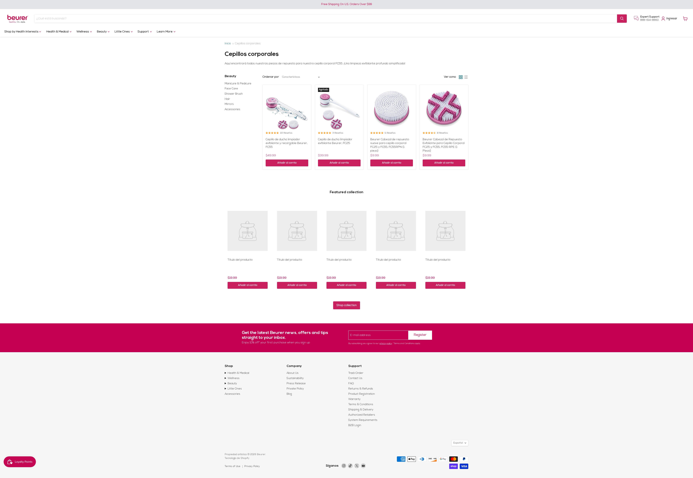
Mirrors (229, 104)
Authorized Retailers (361, 415)
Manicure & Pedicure (238, 83)
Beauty (102, 31)
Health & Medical (57, 31)
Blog (289, 394)
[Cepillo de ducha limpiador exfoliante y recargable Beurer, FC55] (287, 109)
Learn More (165, 31)
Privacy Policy (252, 466)
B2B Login (354, 425)
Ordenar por (271, 77)
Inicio (228, 43)
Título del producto (240, 259)
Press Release (296, 383)
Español (458, 443)
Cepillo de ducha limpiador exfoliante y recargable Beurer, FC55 (287, 143)
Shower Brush (234, 94)
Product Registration (361, 394)
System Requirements (362, 420)
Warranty (354, 399)
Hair (227, 99)
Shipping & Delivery (360, 409)
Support (144, 31)
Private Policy (295, 389)
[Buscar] (622, 18)
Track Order (355, 373)
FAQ (351, 383)
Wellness (83, 31)
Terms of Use (232, 466)
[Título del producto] (248, 231)
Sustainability (295, 378)
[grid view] (460, 77)
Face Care (231, 88)
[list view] (465, 77)
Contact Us (355, 378)
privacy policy (386, 343)
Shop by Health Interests (22, 31)
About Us (292, 373)
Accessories (232, 109)
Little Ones (122, 31)
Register (420, 335)
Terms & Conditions (360, 404)
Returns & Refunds (360, 389)
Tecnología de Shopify (237, 458)
